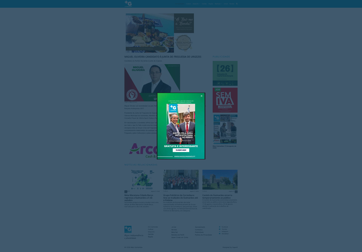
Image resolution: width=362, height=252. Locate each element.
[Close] (201, 95)
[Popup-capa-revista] (181, 94)
